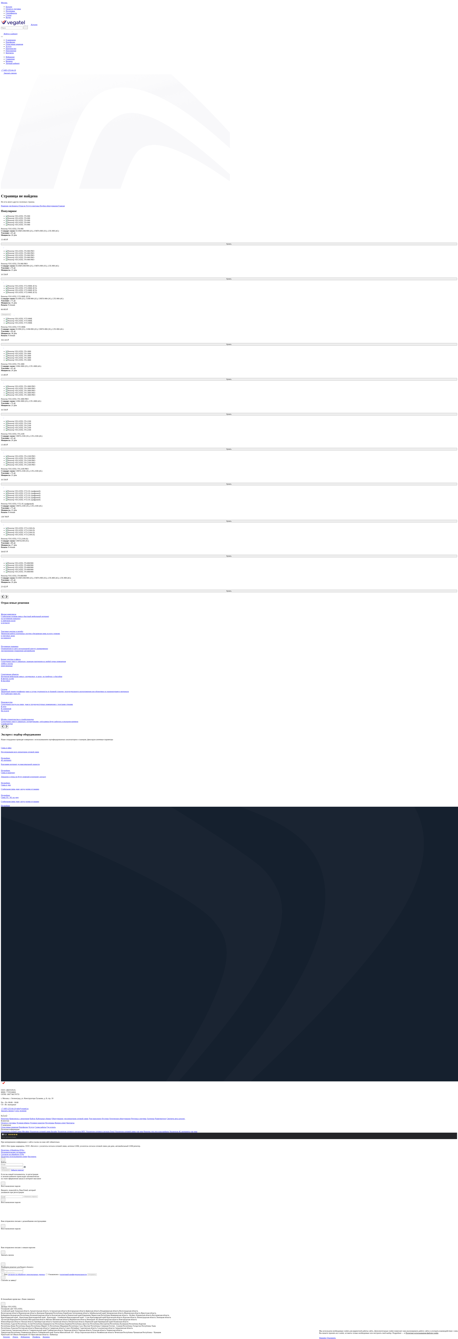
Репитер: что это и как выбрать (156, 1131)
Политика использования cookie (14, 1157)
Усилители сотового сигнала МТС (72, 1131)
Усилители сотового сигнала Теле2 (100, 1131)
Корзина (9, 61)
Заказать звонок (7, 1111)
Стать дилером (20, 1111)
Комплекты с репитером (19, 1119)
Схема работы (40, 1127)
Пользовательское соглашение (13, 1152)
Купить (229, 244)
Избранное (10, 57)
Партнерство (11, 49)
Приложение (11, 51)
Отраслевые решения (14, 44)
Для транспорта (95, 1119)
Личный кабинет (13, 63)
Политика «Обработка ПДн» (12, 1150)
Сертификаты (11, 13)
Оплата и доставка (13, 9)
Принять (322, 1338)
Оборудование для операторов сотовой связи (70, 1119)
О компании (11, 40)
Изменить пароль (30, 1196)
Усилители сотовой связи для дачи (129, 1131)
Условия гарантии (37, 1123)
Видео (8, 17)
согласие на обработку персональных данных (26, 1274)
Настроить (32, 1157)
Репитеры (5, 1119)
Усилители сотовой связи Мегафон (15, 1131)
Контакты (10, 53)
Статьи (8, 15)
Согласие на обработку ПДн (12, 1154)
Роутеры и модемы (138, 1119)
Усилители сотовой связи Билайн (43, 1131)
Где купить (51, 1127)
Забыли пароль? (17, 1170)
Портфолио (10, 42)
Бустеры (105, 1119)
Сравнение (10, 59)
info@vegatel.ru (22, 1109)
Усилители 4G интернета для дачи (183, 1131)
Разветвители (160, 1119)
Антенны (151, 1119)
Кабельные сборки (43, 1119)
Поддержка (10, 11)
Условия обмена (23, 1123)
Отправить (6, 1170)
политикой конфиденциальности (73, 1274)
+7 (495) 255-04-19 (8, 70)
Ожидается (6, 314)
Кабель (32, 1119)
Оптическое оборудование (120, 1119)
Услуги (8, 46)
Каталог (9, 7)
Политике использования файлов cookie (422, 1333)
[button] (337, 1338)
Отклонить (331, 1338)
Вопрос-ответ (60, 1123)
